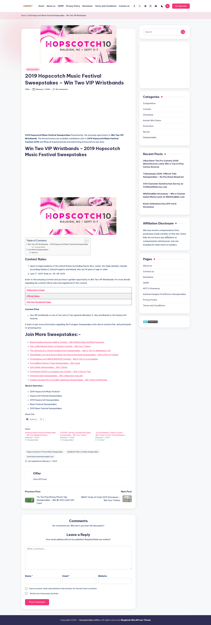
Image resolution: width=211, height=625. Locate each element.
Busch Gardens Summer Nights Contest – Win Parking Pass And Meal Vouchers (67, 342)
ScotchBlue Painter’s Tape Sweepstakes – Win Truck (55, 363)
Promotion (148, 126)
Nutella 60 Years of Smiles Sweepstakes (82, 452)
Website (102, 576)
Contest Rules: (40, 247)
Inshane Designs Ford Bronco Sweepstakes (164, 294)
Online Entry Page (35, 290)
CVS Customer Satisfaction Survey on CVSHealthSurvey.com (163, 185)
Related (35, 252)
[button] (181, 6)
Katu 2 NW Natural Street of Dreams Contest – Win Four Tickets (60, 346)
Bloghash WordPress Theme (136, 620)
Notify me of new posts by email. (44, 593)
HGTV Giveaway (151, 288)
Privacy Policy (150, 299)
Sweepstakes (33, 69)
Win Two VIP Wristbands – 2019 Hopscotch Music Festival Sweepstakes (58, 244)
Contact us (148, 271)
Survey (146, 131)
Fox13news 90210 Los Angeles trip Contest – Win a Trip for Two (60, 371)
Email (66, 576)
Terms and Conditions (154, 305)
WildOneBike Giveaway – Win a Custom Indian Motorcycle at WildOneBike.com (164, 195)
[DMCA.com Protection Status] (150, 321)
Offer (37, 473)
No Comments (62, 89)
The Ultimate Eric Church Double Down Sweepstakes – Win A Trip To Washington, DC (70, 350)
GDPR (146, 282)
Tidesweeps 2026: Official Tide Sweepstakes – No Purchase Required (163, 175)
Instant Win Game (152, 120)
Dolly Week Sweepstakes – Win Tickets (48, 367)
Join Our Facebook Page (38, 302)
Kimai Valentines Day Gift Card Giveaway (159, 205)
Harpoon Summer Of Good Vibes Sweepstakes (45, 452)
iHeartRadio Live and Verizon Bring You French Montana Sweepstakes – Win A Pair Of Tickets (74, 355)
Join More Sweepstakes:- (38, 250)
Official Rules (33, 296)
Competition (149, 103)
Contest (147, 109)
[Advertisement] (78, 113)
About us (147, 265)
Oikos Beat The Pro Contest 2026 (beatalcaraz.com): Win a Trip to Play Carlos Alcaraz (163, 163)
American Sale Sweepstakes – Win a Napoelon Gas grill (56, 375)
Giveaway (148, 114)
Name (29, 576)
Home (23, 15)
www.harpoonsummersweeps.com (40, 457)
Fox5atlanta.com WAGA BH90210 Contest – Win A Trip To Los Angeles (64, 359)
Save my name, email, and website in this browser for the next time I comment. (63, 588)
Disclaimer (148, 277)
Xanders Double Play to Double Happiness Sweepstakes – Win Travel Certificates (68, 380)
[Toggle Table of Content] (85, 241)
